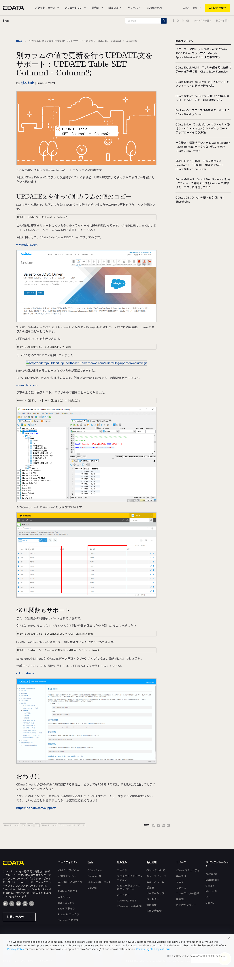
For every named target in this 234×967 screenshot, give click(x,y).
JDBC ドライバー (68, 876)
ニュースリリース (156, 876)
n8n (207, 897)
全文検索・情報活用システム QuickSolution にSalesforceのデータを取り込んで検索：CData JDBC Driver (203, 147)
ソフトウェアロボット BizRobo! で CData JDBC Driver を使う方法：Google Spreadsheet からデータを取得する (201, 53)
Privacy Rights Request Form (153, 949)
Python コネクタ (67, 891)
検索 (195, 7)
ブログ (180, 882)
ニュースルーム (155, 882)
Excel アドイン (66, 908)
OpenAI (209, 902)
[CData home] (16, 8)
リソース (181, 887)
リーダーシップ (155, 893)
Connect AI (94, 876)
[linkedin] (5, 903)
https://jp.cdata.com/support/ (36, 808)
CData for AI (154, 7)
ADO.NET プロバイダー (70, 883)
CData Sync (95, 870)
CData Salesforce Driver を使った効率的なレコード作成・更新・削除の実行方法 (202, 98)
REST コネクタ (66, 902)
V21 (37, 825)
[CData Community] (31, 903)
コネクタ (122, 870)
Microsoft (211, 891)
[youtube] (18, 903)
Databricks (212, 879)
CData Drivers (11, 825)
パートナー (123, 895)
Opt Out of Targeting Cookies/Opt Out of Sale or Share (196, 956)
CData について (155, 870)
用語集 (180, 899)
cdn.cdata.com (26, 673)
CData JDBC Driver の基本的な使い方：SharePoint (200, 199)
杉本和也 (27, 83)
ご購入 (186, 7)
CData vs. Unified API (129, 906)
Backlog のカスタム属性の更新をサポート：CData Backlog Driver (203, 112)
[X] (11, 903)
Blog (19, 41)
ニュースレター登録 (187, 893)
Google (209, 885)
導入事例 (181, 876)
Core (30, 825)
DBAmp (92, 887)
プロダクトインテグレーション (130, 877)
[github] (25, 903)
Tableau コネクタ (68, 920)
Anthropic (211, 874)
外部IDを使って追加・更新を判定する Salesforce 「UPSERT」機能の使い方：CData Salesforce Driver (200, 165)
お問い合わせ (216, 7)
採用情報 (151, 905)
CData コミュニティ (188, 870)
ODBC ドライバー (68, 870)
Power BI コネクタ (68, 914)
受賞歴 (150, 887)
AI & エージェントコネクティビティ (128, 887)
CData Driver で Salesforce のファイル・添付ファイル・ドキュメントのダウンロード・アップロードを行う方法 (203, 128)
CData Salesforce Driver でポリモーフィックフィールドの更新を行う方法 (202, 84)
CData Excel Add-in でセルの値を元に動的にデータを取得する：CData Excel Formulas (203, 69)
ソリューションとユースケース (71, 825)
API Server (64, 897)
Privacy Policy (15, 949)
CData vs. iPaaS (126, 900)
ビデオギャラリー (186, 905)
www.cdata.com (26, 245)
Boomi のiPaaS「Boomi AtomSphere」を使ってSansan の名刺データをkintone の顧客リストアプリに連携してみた (203, 183)
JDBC (23, 825)
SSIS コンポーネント (99, 882)
